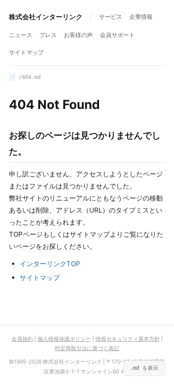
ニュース (20, 34)
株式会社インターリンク (46, 17)
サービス (110, 16)
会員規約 (22, 338)
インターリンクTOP (50, 263)
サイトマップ (26, 52)
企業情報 (141, 16)
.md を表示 (144, 368)
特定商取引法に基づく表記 (87, 348)
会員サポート (117, 34)
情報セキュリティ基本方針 (127, 338)
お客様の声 (78, 34)
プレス (48, 34)
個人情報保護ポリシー (64, 338)
